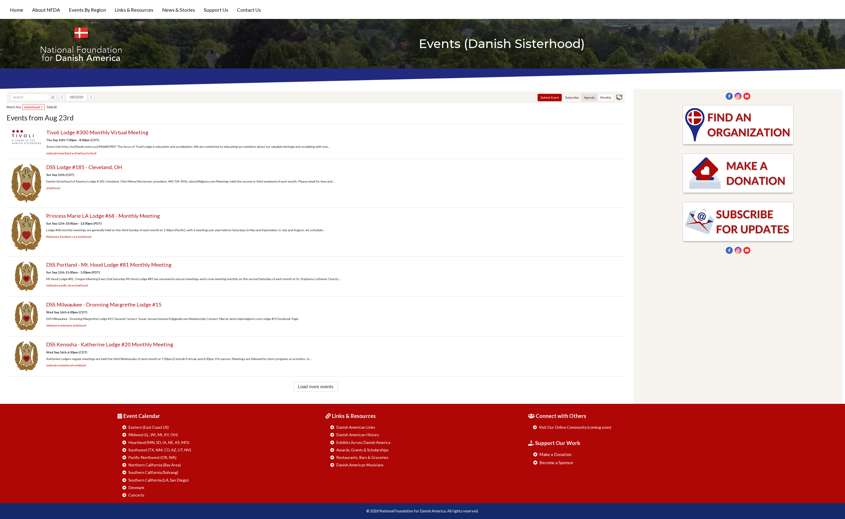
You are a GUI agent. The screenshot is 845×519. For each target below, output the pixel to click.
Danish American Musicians (360, 464)
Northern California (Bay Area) (154, 464)
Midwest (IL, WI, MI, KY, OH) (153, 434)
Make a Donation (555, 454)
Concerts (136, 495)
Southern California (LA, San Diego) (158, 480)
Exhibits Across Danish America (363, 442)
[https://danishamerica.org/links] (738, 125)
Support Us (216, 10)
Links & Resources (134, 10)
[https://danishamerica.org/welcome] (81, 43)
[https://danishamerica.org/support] (738, 173)
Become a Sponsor (556, 462)
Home (16, 10)
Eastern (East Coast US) (148, 427)
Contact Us (249, 10)
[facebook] (729, 96)
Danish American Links (355, 427)
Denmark (136, 487)
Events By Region (87, 10)
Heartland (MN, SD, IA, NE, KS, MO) (158, 442)
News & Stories (178, 10)
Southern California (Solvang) (153, 472)
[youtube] (746, 96)
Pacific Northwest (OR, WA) (152, 457)
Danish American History (357, 434)
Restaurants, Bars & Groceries (362, 457)
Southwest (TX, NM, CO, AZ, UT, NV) (159, 449)
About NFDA (46, 10)
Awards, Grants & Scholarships (362, 449)
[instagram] (738, 96)
